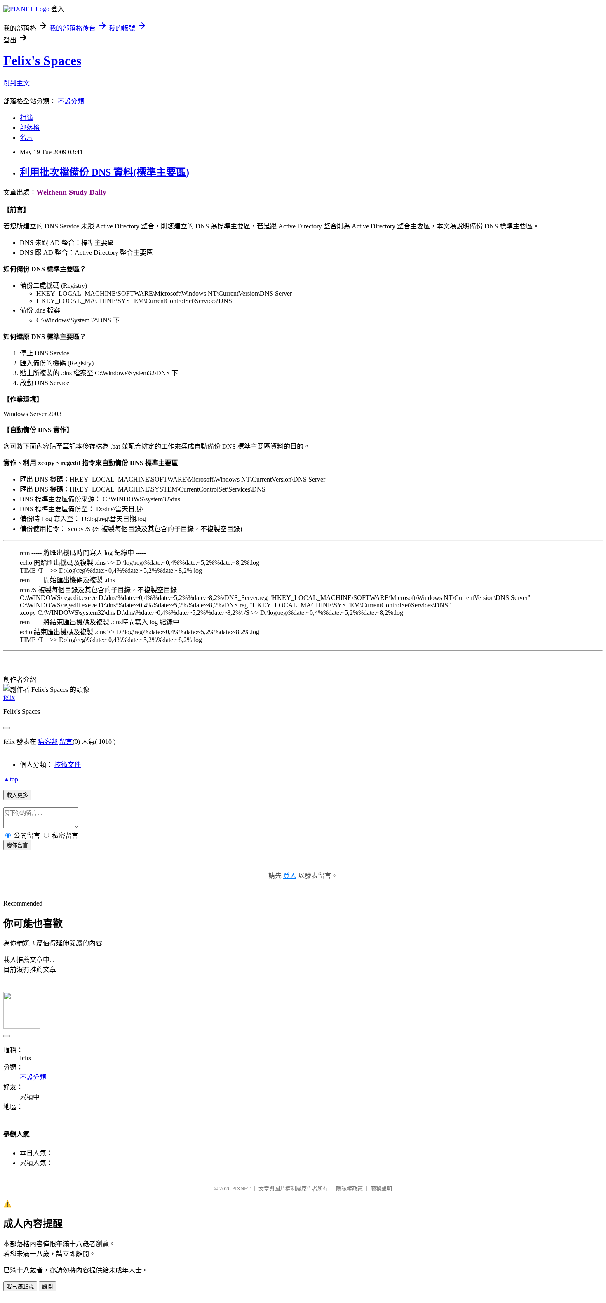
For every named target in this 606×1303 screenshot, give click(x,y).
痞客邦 (48, 741)
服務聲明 (381, 1188)
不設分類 (71, 101)
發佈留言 (17, 845)
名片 (26, 137)
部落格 (30, 127)
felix (9, 697)
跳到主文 (16, 83)
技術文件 (67, 764)
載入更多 (17, 795)
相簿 (26, 117)
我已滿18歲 (20, 1287)
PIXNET (241, 1188)
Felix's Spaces (42, 60)
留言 (66, 741)
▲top (10, 779)
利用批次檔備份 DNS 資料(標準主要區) (104, 172)
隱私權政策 (349, 1188)
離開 (47, 1287)
